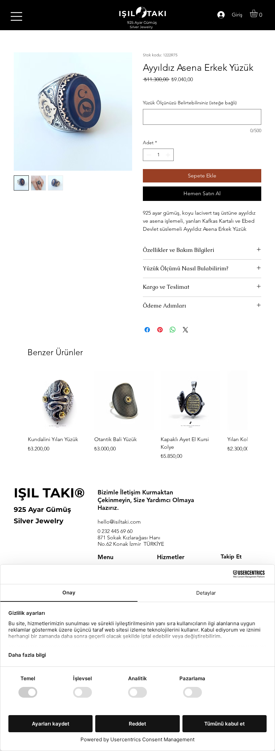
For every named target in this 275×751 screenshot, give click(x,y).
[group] (138, 419)
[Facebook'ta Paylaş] (147, 330)
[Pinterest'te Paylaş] (160, 330)
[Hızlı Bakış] (58, 400)
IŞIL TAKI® (49, 493)
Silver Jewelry (38, 521)
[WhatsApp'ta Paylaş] (173, 330)
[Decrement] (148, 155)
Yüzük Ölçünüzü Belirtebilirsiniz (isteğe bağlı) (190, 103)
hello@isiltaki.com (119, 522)
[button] (258, 13)
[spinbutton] (158, 155)
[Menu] (17, 16)
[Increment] (168, 155)
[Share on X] (185, 330)
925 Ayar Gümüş (42, 509)
